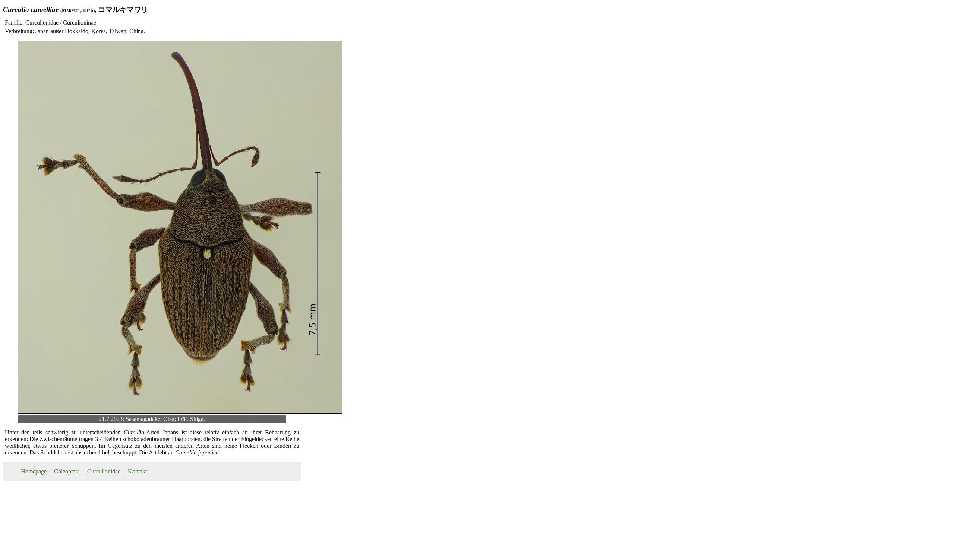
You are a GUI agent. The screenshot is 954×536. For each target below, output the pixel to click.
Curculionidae (103, 471)
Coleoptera (67, 471)
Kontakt (137, 471)
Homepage (34, 471)
